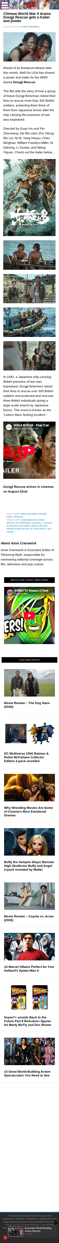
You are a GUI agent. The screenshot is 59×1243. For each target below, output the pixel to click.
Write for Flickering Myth (36, 1195)
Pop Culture (36, 1140)
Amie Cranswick (29, 514)
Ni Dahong (12, 526)
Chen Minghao (29, 520)
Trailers (18, 517)
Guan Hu (36, 523)
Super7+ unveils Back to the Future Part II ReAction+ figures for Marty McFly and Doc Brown (27, 1021)
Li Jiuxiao (47, 523)
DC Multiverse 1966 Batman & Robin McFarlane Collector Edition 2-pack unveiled (26, 757)
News (9, 517)
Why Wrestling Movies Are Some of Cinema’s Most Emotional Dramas (28, 811)
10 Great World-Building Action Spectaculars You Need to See (27, 1073)
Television (36, 1150)
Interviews (36, 1128)
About (36, 1179)
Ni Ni (21, 526)
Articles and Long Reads (36, 1123)
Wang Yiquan (31, 526)
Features (36, 1118)
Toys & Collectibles (36, 1167)
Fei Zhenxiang (23, 523)
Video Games (36, 1162)
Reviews (36, 1112)
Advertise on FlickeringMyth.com (36, 1189)
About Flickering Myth (36, 1184)
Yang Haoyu (40, 529)
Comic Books (36, 1156)
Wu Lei (29, 529)
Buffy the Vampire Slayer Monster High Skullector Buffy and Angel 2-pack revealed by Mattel (29, 865)
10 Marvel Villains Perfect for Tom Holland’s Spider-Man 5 (29, 968)
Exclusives (36, 1134)
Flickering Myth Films (36, 1173)
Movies (43, 514)
